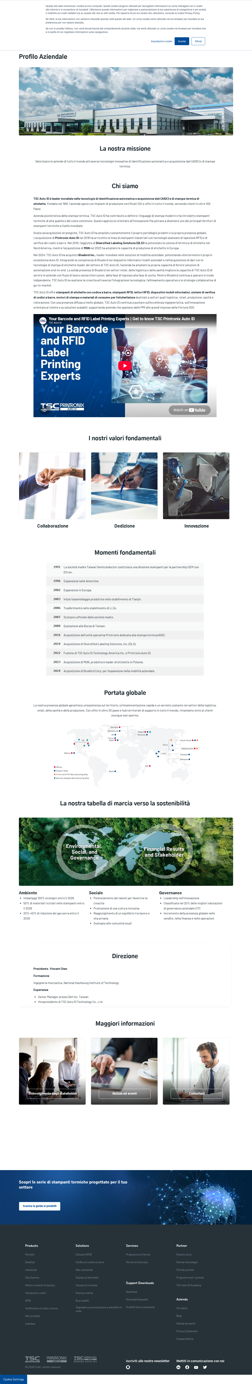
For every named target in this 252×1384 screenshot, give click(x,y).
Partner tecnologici (187, 1262)
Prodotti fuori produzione (140, 1307)
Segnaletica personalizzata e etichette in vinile (99, 1309)
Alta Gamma (32, 1278)
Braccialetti (82, 1301)
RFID (28, 1301)
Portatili (29, 1254)
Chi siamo (181, 1308)
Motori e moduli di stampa (40, 1285)
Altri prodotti (32, 1316)
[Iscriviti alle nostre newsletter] (128, 1367)
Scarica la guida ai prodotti (40, 1206)
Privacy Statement (186, 1331)
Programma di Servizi (138, 1254)
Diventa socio (184, 1254)
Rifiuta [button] (198, 41)
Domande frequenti (137, 1299)
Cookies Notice (184, 1339)
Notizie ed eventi (185, 1323)
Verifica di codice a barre (90, 1262)
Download (131, 1292)
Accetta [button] (182, 41)
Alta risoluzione (84, 1270)
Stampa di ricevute (86, 1285)
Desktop (30, 1262)
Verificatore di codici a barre (41, 1308)
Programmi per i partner (190, 1278)
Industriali (31, 1270)
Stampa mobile (84, 1293)
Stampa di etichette (87, 1278)
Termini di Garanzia (137, 1262)
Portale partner (185, 1270)
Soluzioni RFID (84, 1254)
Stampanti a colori (35, 1293)
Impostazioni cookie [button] (161, 41)
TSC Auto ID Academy (188, 1285)
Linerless (30, 1324)
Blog (179, 1316)
